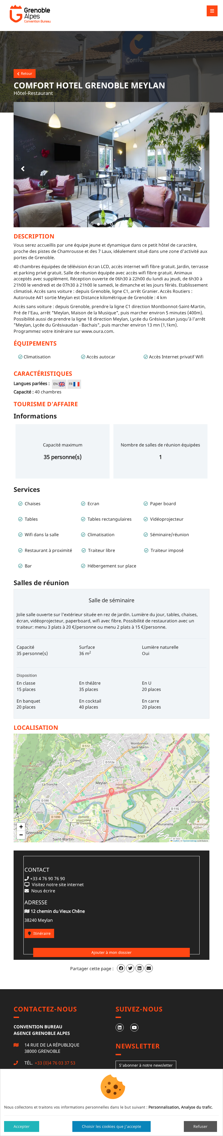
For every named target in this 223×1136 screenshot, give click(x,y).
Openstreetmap (190, 840)
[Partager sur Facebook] (121, 968)
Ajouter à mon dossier (111, 952)
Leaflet (175, 840)
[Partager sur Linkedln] (139, 968)
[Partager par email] (149, 968)
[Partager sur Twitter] (130, 968)
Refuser (200, 1126)
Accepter (22, 1126)
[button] (22, 164)
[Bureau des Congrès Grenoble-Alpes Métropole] (44, 14)
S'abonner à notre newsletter (146, 1065)
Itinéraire (41, 933)
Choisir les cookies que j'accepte (111, 1126)
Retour (25, 73)
